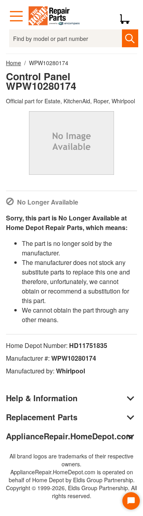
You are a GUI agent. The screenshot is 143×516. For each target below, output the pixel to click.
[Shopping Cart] (127, 16)
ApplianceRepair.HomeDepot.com (69, 436)
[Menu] (16, 16)
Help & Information (41, 398)
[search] (130, 38)
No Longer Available (47, 202)
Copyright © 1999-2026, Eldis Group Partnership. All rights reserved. (71, 492)
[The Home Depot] (54, 16)
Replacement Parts (41, 417)
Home (13, 63)
